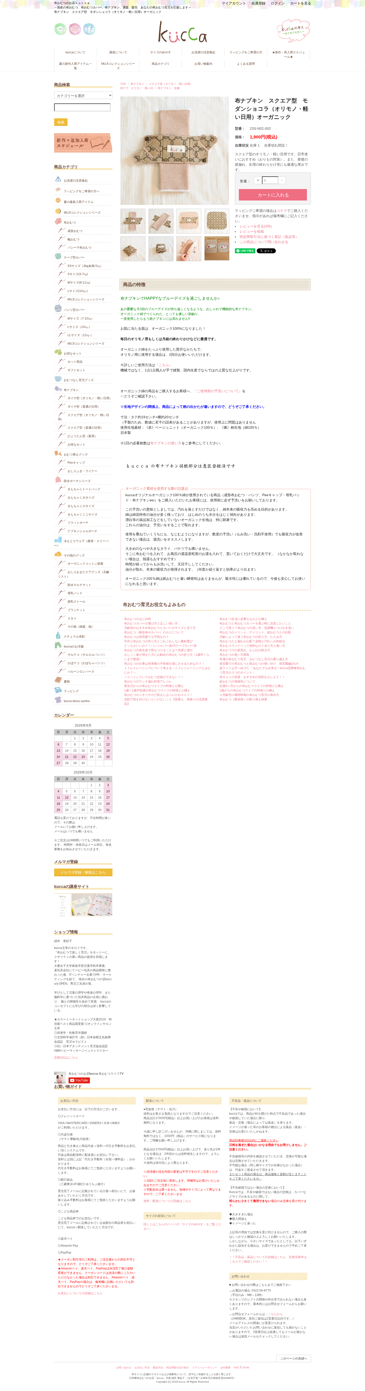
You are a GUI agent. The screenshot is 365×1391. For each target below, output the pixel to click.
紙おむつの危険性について (237, 681)
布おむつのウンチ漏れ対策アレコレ (148, 681)
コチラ (282, 211)
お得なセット (72, 353)
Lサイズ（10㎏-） (79, 326)
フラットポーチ (77, 522)
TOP (123, 83)
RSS (236, 1367)
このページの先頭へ (293, 1358)
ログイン (278, 3)
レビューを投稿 (252, 231)
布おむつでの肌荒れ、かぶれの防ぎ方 (244, 650)
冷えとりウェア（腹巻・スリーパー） (81, 543)
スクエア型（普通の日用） (85, 427)
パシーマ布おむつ (79, 247)
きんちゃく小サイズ (80, 506)
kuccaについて (75, 52)
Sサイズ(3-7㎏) (77, 274)
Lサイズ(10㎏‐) (77, 291)
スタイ (71, 618)
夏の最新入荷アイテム (78, 202)
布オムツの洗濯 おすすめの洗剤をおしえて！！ (252, 677)
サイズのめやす (160, 52)
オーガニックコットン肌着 (85, 563)
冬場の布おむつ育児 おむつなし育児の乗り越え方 (253, 659)
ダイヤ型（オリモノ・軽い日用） (89, 398)
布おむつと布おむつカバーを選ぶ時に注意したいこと (255, 623)
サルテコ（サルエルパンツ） (86, 654)
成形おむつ (74, 231)
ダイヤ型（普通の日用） (83, 406)
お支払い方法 (142, 1367)
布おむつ (69, 222)
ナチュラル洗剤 (74, 636)
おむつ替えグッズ (75, 454)
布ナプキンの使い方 (166, 443)
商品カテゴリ (161, 63)
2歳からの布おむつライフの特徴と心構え (247, 690)
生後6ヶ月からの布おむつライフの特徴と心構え (251, 686)
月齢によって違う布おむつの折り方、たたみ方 (250, 637)
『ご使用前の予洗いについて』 (217, 391)
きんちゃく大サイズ (80, 497)
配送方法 (158, 1367)
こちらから (275, 1314)
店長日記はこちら (66, 1057)
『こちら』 (164, 365)
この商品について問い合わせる (264, 242)
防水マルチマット (79, 584)
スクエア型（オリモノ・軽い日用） (171, 83)
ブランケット (76, 610)
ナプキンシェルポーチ (82, 531)
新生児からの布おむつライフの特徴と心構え (154, 686)
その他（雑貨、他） (80, 626)
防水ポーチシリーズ (77, 481)
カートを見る (300, 3)
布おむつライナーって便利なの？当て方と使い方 (252, 645)
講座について (118, 52)
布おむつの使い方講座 (234, 654)
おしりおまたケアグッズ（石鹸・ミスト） (85, 574)
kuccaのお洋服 (73, 646)
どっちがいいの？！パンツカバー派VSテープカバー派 (160, 645)
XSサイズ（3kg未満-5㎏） (85, 265)
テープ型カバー (74, 257)
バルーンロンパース (80, 671)
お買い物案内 (203, 63)
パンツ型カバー (74, 310)
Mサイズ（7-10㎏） (80, 318)
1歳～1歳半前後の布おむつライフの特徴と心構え (157, 690)
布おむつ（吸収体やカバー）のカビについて (154, 632)
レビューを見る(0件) (256, 226)
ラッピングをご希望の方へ (81, 191)
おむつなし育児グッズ (78, 380)
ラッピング (71, 691)
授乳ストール (76, 601)
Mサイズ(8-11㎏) (78, 282)
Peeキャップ (76, 462)
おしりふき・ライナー (82, 471)
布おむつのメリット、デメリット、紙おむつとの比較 (255, 632)
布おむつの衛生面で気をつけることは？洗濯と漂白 (158, 650)
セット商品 (74, 361)
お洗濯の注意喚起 (203, 52)
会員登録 (258, 3)
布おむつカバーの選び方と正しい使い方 (151, 623)
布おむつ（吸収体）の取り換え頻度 (243, 699)
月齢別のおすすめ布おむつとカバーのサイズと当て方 (160, 628)
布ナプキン (137, 83)
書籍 (66, 681)
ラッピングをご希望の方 (245, 52)
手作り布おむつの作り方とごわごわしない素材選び (158, 641)
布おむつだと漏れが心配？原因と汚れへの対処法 (252, 641)
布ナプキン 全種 (169, 88)
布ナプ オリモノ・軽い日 (136, 88)
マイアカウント (234, 3)
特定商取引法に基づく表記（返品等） (269, 237)
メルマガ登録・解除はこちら (83, 872)
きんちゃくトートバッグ (83, 489)
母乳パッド (74, 593)
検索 (60, 122)
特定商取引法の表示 (177, 1367)
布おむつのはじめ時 (137, 619)
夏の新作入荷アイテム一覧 (75, 66)
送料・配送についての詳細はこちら (167, 1201)
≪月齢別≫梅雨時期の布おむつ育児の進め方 (249, 695)
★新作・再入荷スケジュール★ (288, 55)
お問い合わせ (123, 1367)
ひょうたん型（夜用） (82, 436)
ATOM (245, 1367)
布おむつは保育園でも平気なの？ (146, 637)
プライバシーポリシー (204, 1367)
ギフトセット (76, 370)
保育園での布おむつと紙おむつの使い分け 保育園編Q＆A (258, 663)
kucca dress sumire (76, 701)
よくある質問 (246, 63)
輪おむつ (73, 239)
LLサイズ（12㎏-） (80, 335)
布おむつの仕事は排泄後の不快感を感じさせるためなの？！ (164, 663)
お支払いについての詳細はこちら (80, 1293)
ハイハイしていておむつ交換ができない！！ (154, 677)
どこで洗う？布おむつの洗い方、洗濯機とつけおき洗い (256, 628)
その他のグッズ (74, 555)
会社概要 (225, 1367)
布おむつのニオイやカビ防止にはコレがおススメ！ (158, 695)
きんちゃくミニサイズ (82, 514)
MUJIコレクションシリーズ (118, 66)
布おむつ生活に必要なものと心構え (243, 619)
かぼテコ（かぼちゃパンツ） (86, 663)
